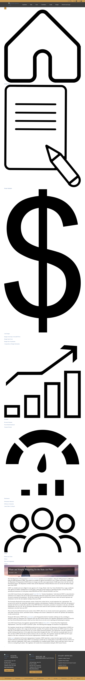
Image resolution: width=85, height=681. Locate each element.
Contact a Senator (9, 670)
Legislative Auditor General (64, 658)
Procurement (17, 678)
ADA (72, 678)
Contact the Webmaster (28, 678)
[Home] (14, 4)
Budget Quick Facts (8, 339)
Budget (57, 4)
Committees (43, 4)
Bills (31, 4)
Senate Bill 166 (37, 594)
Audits (50, 4)
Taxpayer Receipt (8, 427)
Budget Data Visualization (9, 341)
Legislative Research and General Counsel (67, 662)
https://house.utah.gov (34, 668)
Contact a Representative (36, 671)
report (12, 638)
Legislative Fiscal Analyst (63, 660)
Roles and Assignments (9, 561)
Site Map (55, 678)
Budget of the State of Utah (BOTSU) (12, 336)
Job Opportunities (40, 678)
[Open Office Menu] (5, 8)
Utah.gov (78, 678)
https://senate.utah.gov (9, 667)
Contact (6, 563)
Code (36, 4)
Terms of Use (63, 678)
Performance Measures (9, 501)
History (5, 559)
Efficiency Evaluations (9, 503)
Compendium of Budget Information (12, 343)
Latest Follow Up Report (9, 506)
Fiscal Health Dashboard (9, 424)
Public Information (63, 667)
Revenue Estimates (8, 422)
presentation (31, 617)
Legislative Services (62, 665)
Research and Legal (66, 4)
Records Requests (8, 678)
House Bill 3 (47, 622)
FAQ (49, 678)
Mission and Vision (8, 556)
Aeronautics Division (33, 578)
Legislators (24, 4)
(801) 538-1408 (12, 665)
